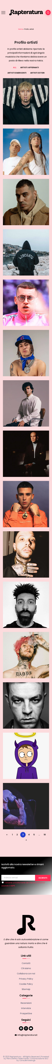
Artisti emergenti (17, 72)
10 (45, 834)
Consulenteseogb (27, 1060)
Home (20, 29)
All (14, 67)
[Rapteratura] (26, 12)
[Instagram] (26, 1028)
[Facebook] (21, 1028)
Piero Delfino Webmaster (18, 1058)
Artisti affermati (29, 67)
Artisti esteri (37, 72)
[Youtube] (31, 1028)
